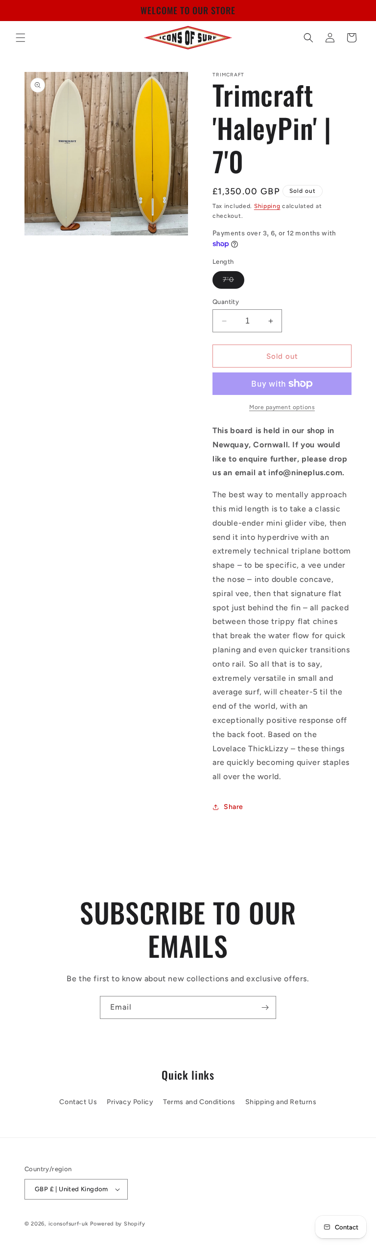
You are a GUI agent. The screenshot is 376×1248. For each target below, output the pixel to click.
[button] (20, 37)
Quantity (225, 301)
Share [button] (233, 807)
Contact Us (78, 1102)
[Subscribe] (265, 1007)
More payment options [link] (282, 407)
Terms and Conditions (199, 1102)
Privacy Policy (130, 1102)
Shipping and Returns (281, 1102)
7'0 (233, 282)
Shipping (267, 206)
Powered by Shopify (117, 1224)
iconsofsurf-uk (68, 1224)
